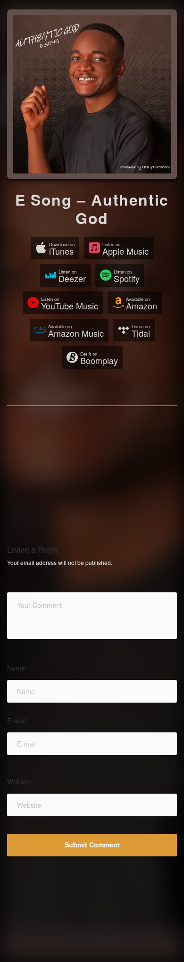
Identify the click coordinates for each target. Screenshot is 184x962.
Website (21, 781)
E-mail (18, 720)
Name (18, 667)
